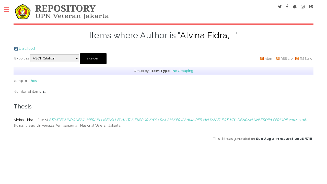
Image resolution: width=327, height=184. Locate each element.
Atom (269, 58)
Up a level (27, 48)
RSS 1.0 (287, 58)
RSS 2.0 (306, 58)
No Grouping (182, 71)
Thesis (34, 81)
